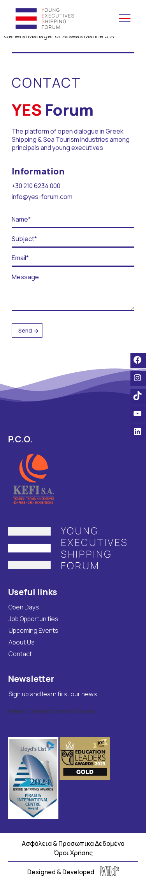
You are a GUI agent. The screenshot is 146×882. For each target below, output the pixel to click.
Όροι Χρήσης (73, 853)
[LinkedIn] (138, 431)
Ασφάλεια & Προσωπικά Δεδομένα (73, 843)
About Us (22, 642)
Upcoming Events (33, 630)
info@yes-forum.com (42, 196)
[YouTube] (138, 414)
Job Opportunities (33, 618)
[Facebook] (138, 360)
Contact (20, 654)
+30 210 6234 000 (36, 185)
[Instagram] (138, 378)
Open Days (24, 607)
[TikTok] (138, 396)
